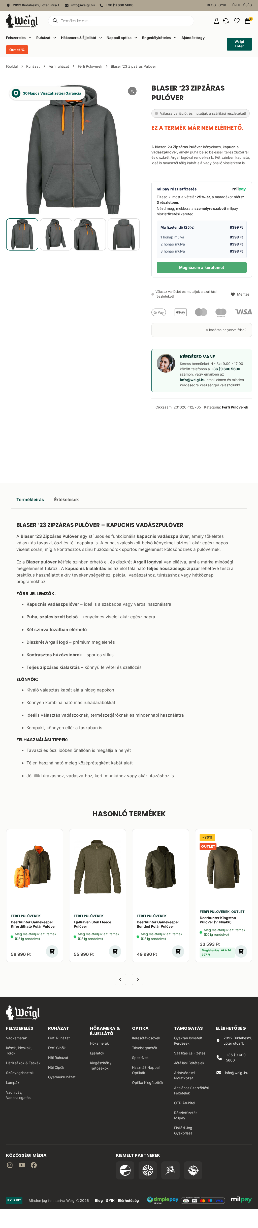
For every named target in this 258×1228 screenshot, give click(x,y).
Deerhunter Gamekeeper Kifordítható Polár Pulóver (33, 924)
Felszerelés (19, 1028)
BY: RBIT (14, 1200)
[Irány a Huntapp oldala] (193, 1170)
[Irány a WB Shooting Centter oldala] (148, 1170)
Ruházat (33, 66)
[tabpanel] (129, 649)
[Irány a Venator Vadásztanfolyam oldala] (170, 1170)
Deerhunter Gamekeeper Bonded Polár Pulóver (158, 924)
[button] (225, 21)
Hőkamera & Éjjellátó (105, 1031)
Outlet (14, 50)
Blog (211, 5)
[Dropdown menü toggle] (30, 37)
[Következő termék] (137, 979)
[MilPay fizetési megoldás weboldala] (241, 1200)
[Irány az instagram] (10, 1166)
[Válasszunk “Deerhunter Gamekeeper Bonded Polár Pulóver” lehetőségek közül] (178, 951)
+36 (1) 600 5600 (225, 369)
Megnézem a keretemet (201, 267)
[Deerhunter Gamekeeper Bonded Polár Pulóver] (160, 867)
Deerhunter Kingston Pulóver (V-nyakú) (218, 920)
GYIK (222, 5)
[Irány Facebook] (34, 1166)
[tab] (30, 499)
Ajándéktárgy (193, 37)
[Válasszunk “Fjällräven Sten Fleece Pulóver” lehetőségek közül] (115, 951)
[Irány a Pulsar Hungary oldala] (125, 1170)
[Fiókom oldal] (216, 21)
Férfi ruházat (58, 66)
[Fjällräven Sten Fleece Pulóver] (97, 867)
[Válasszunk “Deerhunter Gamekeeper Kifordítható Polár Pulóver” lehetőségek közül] (52, 951)
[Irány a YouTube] (22, 1166)
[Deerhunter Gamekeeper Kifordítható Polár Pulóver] (34, 867)
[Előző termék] (120, 979)
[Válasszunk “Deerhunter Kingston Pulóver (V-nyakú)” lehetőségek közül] (241, 951)
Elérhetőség (240, 5)
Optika (140, 1028)
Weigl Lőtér (239, 44)
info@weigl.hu (193, 380)
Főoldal (12, 66)
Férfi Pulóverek (90, 66)
